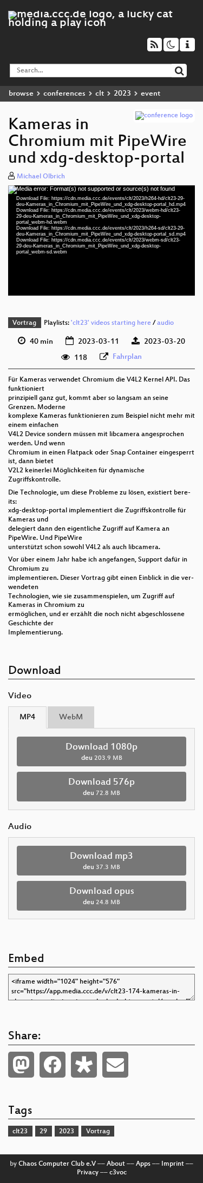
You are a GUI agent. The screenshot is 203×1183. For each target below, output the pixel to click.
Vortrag (24, 323)
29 (43, 1131)
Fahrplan (127, 357)
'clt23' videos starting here (111, 323)
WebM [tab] (71, 717)
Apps (143, 1164)
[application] (101, 240)
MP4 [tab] (27, 717)
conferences (64, 93)
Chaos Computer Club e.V (57, 1164)
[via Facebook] (53, 1065)
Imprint (172, 1164)
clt (99, 93)
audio (165, 323)
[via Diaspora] (84, 1065)
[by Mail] (115, 1065)
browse (21, 93)
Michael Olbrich (41, 177)
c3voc (118, 1173)
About (116, 1164)
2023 (122, 93)
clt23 (20, 1131)
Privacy (88, 1173)
